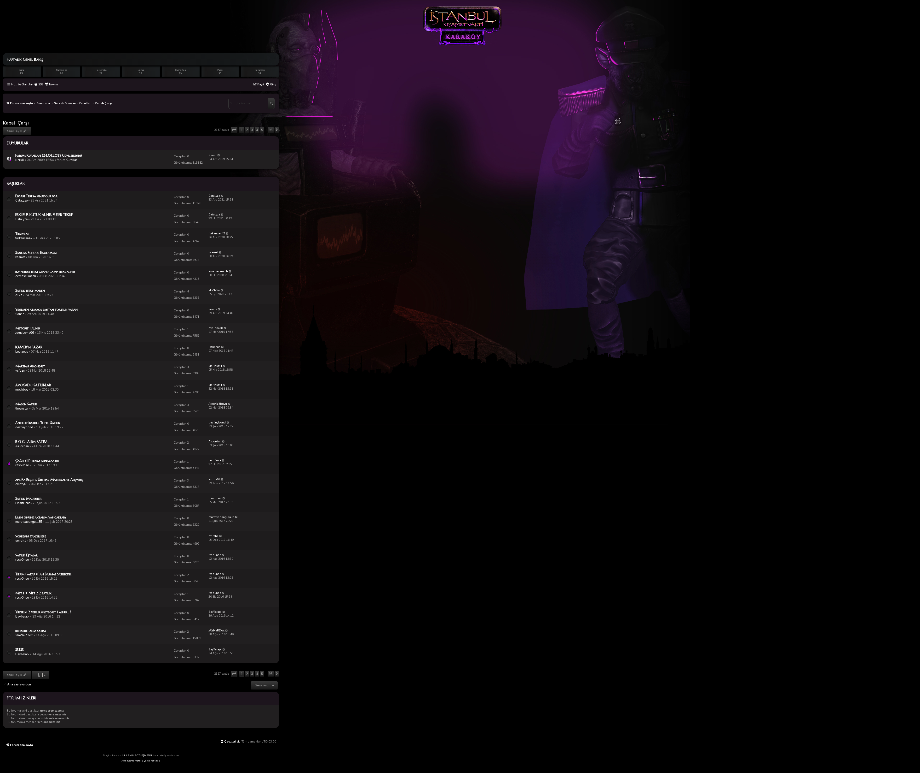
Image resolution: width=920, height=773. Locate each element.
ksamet (20, 257)
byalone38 (215, 328)
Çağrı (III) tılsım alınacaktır (37, 460)
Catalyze (21, 200)
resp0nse (22, 465)
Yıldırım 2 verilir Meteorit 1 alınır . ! (43, 612)
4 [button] (257, 130)
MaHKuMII (215, 366)
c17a (18, 295)
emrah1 (20, 541)
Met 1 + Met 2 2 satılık (33, 593)
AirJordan (22, 446)
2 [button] (247, 130)
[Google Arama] (271, 103)
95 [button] (271, 130)
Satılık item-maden (30, 290)
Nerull (19, 160)
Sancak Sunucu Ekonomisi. (36, 252)
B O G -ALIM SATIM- (32, 442)
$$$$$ (19, 650)
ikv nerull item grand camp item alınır (45, 271)
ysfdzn (20, 371)
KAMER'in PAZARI (29, 347)
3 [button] (252, 130)
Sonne (19, 314)
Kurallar (71, 160)
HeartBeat (22, 503)
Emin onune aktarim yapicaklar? (40, 517)
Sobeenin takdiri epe (30, 536)
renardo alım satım (30, 631)
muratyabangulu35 (28, 522)
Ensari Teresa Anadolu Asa (36, 196)
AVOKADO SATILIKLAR (33, 385)
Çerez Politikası (152, 760)
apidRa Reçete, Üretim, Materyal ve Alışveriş (49, 479)
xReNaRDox (24, 635)
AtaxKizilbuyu (217, 404)
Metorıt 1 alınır (27, 328)
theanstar (22, 408)
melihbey (21, 389)
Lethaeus (21, 352)
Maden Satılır (26, 404)
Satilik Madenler (28, 498)
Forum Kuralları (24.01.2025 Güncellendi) (48, 155)
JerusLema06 (24, 333)
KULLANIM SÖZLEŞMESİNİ (137, 755)
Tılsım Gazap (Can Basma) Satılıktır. (43, 574)
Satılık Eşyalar (26, 555)
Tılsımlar (22, 234)
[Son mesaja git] (218, 155)
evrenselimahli (25, 276)
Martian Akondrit (30, 366)
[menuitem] (38, 84)
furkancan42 (24, 238)
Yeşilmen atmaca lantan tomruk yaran (46, 309)
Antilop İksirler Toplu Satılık (37, 423)
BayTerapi (22, 616)
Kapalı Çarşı (16, 123)
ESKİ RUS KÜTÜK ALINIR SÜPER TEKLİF (44, 215)
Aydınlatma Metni (131, 760)
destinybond (24, 427)
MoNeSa (214, 290)
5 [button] (262, 130)
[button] (234, 130)
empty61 (21, 484)
